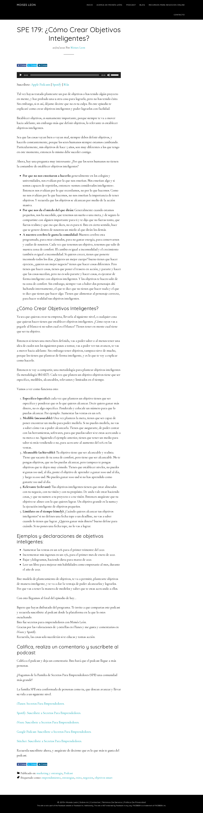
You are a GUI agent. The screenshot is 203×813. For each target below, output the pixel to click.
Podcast (68, 773)
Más (66, 84)
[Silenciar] (108, 75)
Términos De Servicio (112, 802)
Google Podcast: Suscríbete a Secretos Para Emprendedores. (54, 732)
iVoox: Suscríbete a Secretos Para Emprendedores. (48, 722)
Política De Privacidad (135, 802)
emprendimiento (51, 778)
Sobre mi (84, 802)
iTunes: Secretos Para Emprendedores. (40, 704)
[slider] (115, 74)
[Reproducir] (20, 75)
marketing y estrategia (49, 773)
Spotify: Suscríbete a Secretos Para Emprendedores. (49, 713)
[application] (69, 75)
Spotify (56, 84)
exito (79, 778)
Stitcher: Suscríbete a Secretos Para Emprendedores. (49, 741)
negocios (88, 778)
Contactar (95, 802)
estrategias (68, 778)
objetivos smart (103, 778)
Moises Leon (26, 5)
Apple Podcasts (40, 84)
